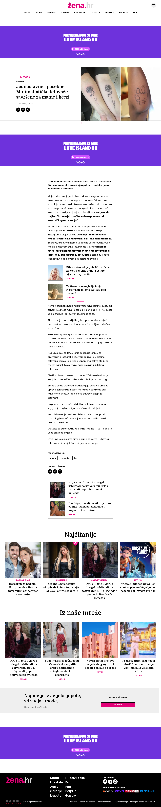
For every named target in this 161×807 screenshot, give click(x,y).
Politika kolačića (104, 802)
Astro (39, 12)
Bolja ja (123, 12)
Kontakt (73, 802)
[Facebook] (23, 111)
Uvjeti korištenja (121, 802)
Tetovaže (65, 458)
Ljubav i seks (80, 12)
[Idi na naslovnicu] (80, 8)
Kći (75, 458)
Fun (135, 12)
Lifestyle (109, 12)
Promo (70, 782)
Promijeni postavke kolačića (142, 802)
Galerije (51, 12)
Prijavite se (118, 704)
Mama (53, 458)
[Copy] (18, 111)
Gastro (65, 12)
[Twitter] (28, 111)
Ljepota (96, 12)
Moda (27, 12)
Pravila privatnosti (87, 802)
